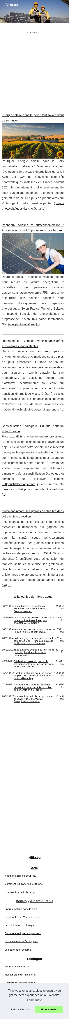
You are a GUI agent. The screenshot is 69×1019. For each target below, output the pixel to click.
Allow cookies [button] (49, 1009)
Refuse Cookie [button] (20, 1009)
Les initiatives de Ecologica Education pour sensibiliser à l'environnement (30, 609)
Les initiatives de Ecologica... (21, 941)
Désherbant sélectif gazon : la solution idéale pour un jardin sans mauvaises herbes (34, 664)
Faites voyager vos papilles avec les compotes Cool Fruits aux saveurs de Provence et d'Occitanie (35, 641)
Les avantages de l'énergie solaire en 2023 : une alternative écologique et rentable (34, 699)
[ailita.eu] (34, 11)
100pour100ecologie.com (18, 484)
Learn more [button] (34, 1000)
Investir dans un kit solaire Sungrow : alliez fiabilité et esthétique (34, 630)
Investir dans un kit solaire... (21, 974)
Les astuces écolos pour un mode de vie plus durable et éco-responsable (34, 652)
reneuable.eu (10, 377)
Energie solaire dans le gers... (22, 908)
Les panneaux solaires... (19, 949)
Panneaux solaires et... (18, 966)
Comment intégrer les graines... (23, 933)
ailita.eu (33, 32)
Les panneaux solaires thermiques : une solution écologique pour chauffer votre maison (34, 620)
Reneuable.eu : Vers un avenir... (23, 917)
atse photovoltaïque (22, 324)
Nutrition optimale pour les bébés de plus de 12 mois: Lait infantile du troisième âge (33, 676)
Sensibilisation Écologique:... (21, 925)
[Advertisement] (34, 71)
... (43, 208)
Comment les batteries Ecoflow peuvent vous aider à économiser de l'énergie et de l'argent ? (33, 687)
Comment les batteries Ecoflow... (24, 883)
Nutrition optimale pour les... (21, 875)
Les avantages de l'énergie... (21, 892)
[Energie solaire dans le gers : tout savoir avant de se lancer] (33, 141)
